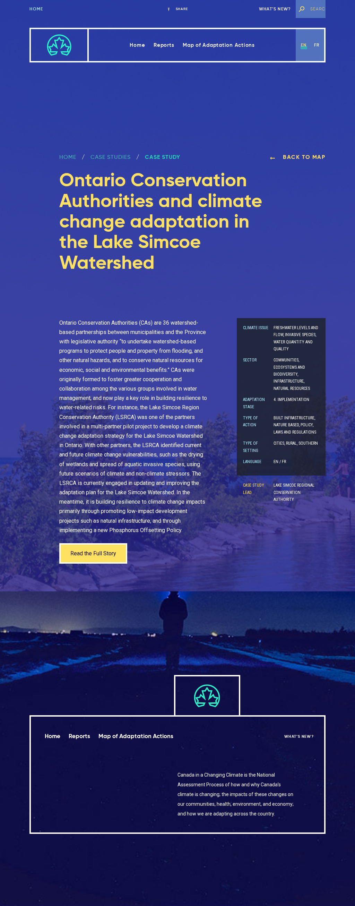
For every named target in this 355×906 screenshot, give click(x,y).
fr (316, 45)
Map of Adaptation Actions (219, 45)
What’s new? (275, 8)
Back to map (303, 157)
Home (36, 8)
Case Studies (110, 157)
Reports (164, 45)
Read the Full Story (93, 553)
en (303, 45)
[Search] (301, 9)
